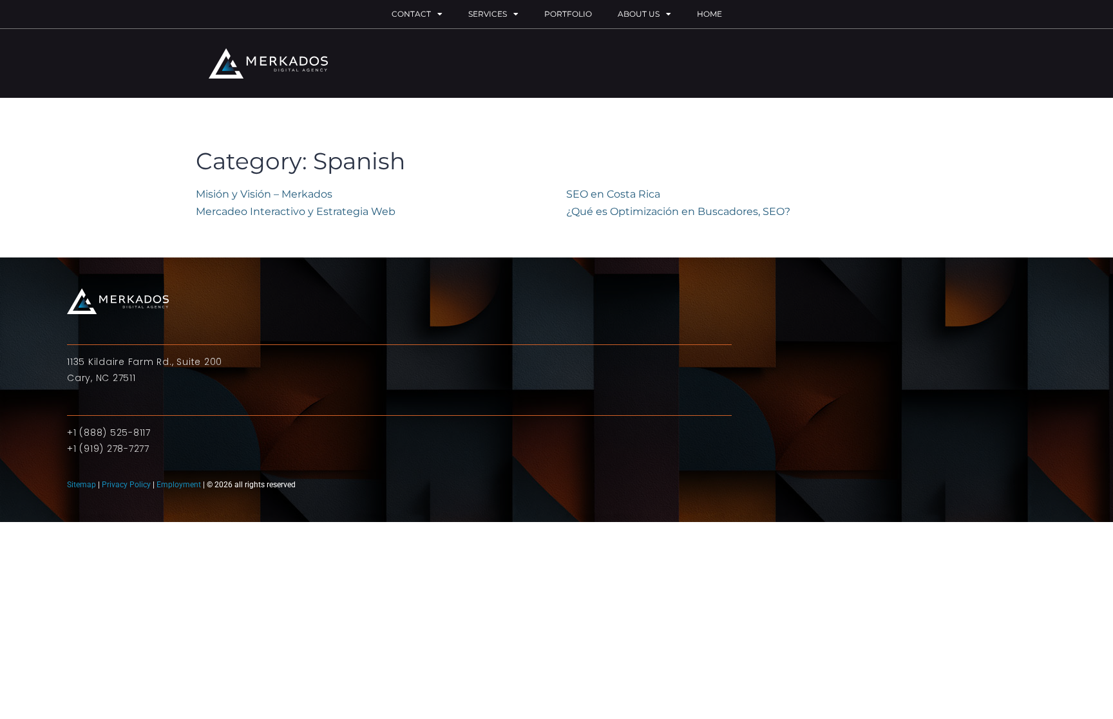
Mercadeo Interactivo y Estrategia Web (295, 211)
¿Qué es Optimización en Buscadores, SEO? (678, 211)
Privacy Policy (126, 484)
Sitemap (82, 484)
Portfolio (568, 14)
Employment (179, 484)
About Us (639, 14)
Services (487, 14)
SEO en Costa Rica (613, 194)
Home (709, 14)
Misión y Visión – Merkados (264, 194)
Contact (411, 14)
